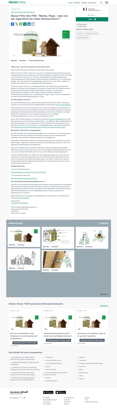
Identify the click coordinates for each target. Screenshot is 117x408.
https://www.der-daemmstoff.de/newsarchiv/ (24, 178)
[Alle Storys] (92, 11)
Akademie (67, 399)
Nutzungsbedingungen (50, 399)
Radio (81, 375)
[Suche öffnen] (101, 2)
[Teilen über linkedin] (29, 24)
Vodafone (82, 357)
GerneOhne (49, 357)
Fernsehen (82, 366)
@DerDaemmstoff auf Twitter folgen (24, 343)
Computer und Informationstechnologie (91, 363)
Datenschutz (47, 402)
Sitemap (66, 404)
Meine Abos (92, 2)
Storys (71, 2)
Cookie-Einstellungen (91, 402)
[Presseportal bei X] (21, 398)
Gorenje (48, 377)
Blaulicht (77, 2)
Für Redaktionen (69, 397)
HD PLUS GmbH (51, 369)
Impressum (46, 397)
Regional (84, 2)
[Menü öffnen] (106, 2)
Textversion (67, 402)
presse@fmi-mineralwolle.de (19, 203)
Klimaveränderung (82, 37)
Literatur (81, 379)
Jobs (86, 399)
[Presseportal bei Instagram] (24, 397)
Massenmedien (83, 372)
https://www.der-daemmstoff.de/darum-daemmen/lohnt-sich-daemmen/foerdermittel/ (40, 127)
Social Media (47, 404)
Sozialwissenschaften (91, 33)
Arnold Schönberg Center (53, 360)
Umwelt (79, 33)
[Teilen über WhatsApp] (20, 24)
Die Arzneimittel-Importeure (54, 363)
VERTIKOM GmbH (51, 381)
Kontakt (87, 397)
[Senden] (33, 24)
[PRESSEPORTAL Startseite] (17, 2)
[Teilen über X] (16, 24)
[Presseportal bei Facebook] (19, 398)
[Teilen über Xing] (24, 24)
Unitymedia (82, 360)
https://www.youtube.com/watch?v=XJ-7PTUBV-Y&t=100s (28, 172)
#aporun (48, 366)
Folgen (90, 19)
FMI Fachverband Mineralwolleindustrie (23, 12)
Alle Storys (91, 15)
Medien (81, 369)
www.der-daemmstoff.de (62, 104)
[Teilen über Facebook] (12, 24)
